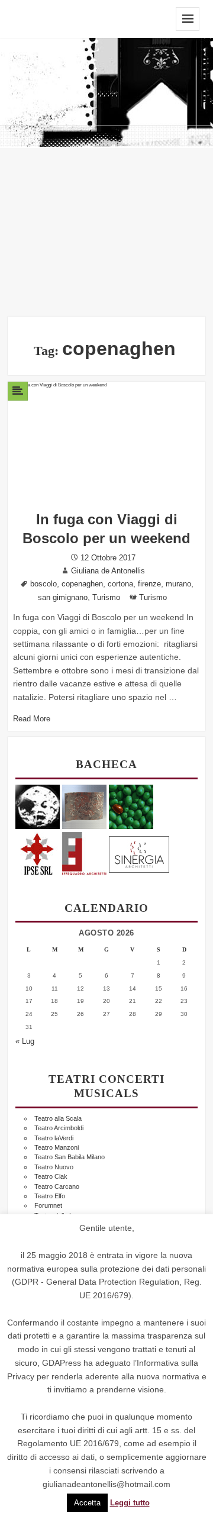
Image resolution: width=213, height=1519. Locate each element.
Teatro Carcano (56, 1186)
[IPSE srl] (37, 852)
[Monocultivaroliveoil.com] (131, 806)
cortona (120, 584)
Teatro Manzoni (56, 1147)
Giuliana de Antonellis (108, 571)
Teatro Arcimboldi (58, 1127)
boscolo (43, 584)
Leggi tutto (130, 1503)
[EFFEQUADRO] (84, 852)
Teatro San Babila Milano (69, 1156)
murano (178, 584)
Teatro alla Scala (58, 1118)
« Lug (24, 1041)
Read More (31, 719)
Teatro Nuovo (53, 1166)
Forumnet (48, 1205)
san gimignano (63, 598)
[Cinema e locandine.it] (37, 806)
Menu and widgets (187, 19)
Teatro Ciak (50, 1176)
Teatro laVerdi (53, 1137)
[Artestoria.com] (84, 806)
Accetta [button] (87, 1502)
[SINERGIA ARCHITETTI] (139, 852)
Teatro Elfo (49, 1195)
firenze (149, 584)
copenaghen (82, 584)
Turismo (106, 598)
